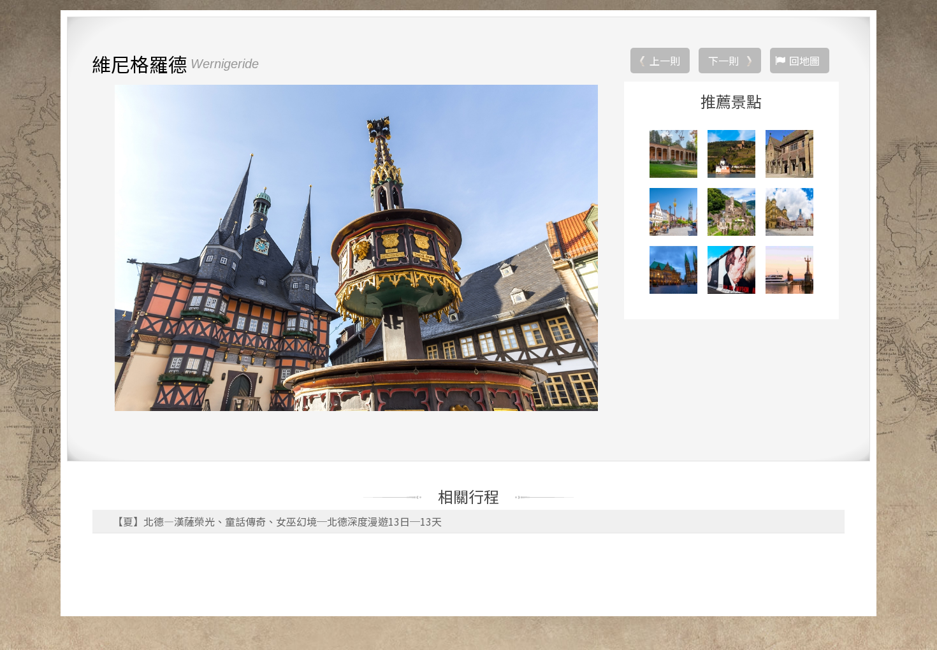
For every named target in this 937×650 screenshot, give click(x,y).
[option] (356, 248)
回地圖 (804, 60)
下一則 (723, 60)
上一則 (665, 60)
